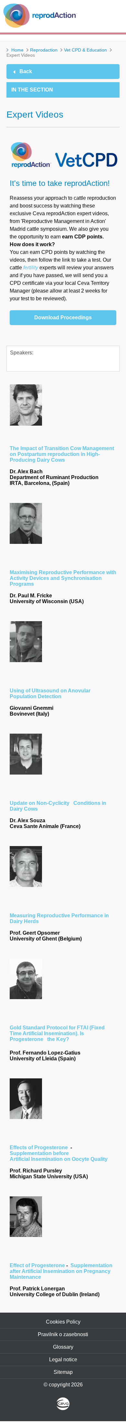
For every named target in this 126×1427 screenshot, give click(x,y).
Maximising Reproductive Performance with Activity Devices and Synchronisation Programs (63, 578)
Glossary (63, 1347)
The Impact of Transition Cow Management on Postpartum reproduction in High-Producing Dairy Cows (62, 454)
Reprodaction (44, 50)
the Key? (58, 1039)
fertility (30, 267)
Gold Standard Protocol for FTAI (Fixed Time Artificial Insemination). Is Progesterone (57, 1033)
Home (17, 50)
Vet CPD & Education (85, 50)
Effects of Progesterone (40, 1147)
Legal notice (63, 1359)
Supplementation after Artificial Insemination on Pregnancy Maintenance (61, 1271)
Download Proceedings (63, 317)
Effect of (20, 1265)
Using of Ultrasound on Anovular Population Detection (50, 693)
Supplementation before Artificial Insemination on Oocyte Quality (59, 1156)
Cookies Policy (63, 1322)
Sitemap (63, 1372)
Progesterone (48, 1265)
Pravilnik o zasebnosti (63, 1334)
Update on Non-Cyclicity (40, 803)
